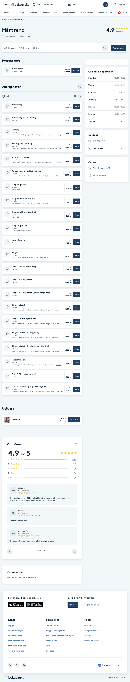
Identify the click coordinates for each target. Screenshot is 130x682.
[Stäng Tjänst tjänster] (79, 96)
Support (50, 651)
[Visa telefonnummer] (121, 148)
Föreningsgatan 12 (101, 168)
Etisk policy (89, 625)
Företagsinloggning (89, 605)
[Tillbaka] (6, 4)
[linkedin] (17, 665)
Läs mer (58, 162)
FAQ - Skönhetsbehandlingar (60, 635)
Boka (77, 106)
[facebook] (24, 665)
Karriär (49, 646)
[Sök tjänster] (79, 86)
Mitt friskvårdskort (17, 646)
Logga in (12, 625)
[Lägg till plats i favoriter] (105, 48)
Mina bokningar (15, 630)
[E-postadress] (107, 141)
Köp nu (76, 70)
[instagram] (10, 665)
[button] (42, 70)
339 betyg (120, 31)
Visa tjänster (118, 48)
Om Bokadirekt (53, 625)
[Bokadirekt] (20, 4)
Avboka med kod (16, 651)
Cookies (87, 635)
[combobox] (49, 4)
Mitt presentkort (16, 640)
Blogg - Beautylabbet (56, 630)
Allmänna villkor (91, 640)
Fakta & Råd (51, 640)
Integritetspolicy (92, 630)
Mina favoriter (15, 635)
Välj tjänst (74, 419)
